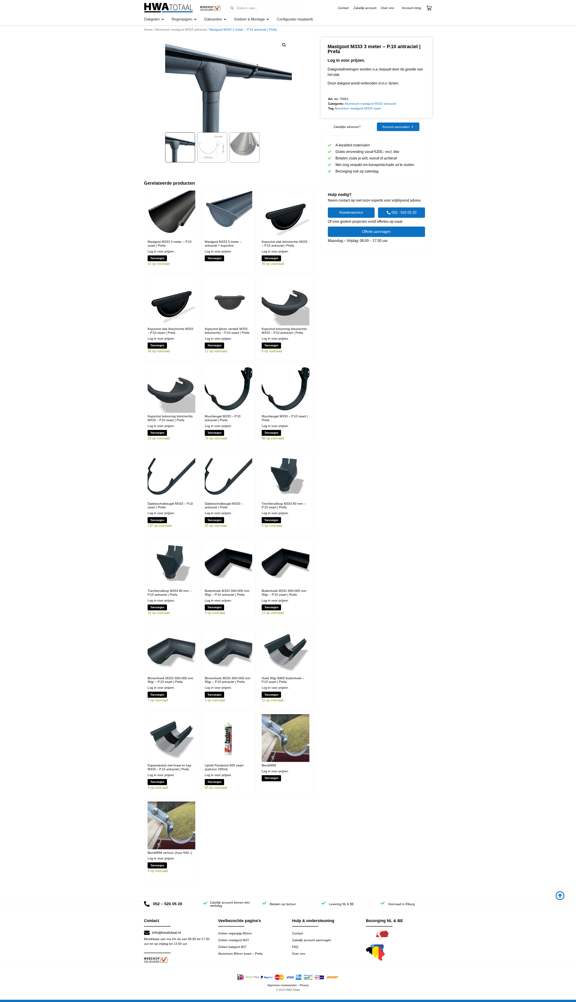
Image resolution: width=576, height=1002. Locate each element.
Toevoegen (157, 258)
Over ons (387, 8)
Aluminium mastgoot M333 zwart (357, 108)
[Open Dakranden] (225, 19)
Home (148, 29)
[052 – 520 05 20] (147, 904)
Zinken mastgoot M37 (233, 940)
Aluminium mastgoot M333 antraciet (181, 29)
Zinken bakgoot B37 (232, 947)
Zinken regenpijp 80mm (235, 933)
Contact (343, 8)
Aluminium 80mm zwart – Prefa (240, 953)
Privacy (304, 985)
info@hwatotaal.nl (166, 932)
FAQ (295, 947)
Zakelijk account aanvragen (311, 940)
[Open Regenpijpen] (195, 19)
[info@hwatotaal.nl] (147, 933)
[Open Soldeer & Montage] (268, 19)
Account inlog (411, 8)
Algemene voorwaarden (282, 985)
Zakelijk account (364, 8)
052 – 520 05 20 (167, 904)
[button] (284, 45)
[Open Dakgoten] (162, 19)
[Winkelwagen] (429, 8)
